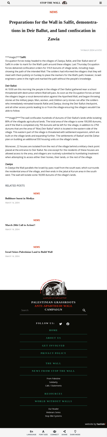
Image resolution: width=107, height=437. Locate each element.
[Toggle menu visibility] (99, 3)
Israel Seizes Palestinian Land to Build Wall (29, 252)
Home (53, 330)
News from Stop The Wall (53, 371)
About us (53, 338)
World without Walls (53, 401)
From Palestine (53, 378)
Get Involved (53, 345)
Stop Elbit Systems (53, 416)
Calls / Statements (53, 385)
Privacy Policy (53, 353)
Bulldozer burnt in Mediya (19, 198)
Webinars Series (53, 412)
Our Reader (53, 409)
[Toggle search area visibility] (7, 3)
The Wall (53, 363)
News (53, 12)
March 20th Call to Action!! (20, 225)
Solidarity (53, 382)
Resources (54, 394)
